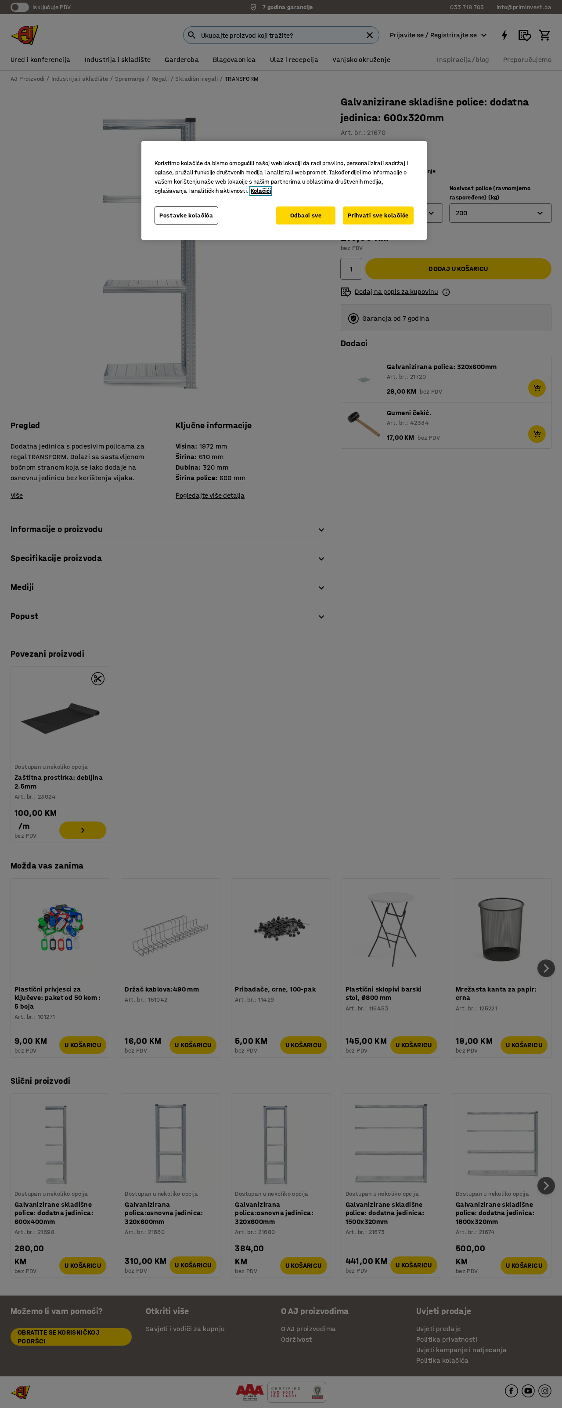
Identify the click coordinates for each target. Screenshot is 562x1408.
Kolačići (261, 191)
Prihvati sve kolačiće (378, 215)
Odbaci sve (306, 215)
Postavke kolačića (186, 215)
